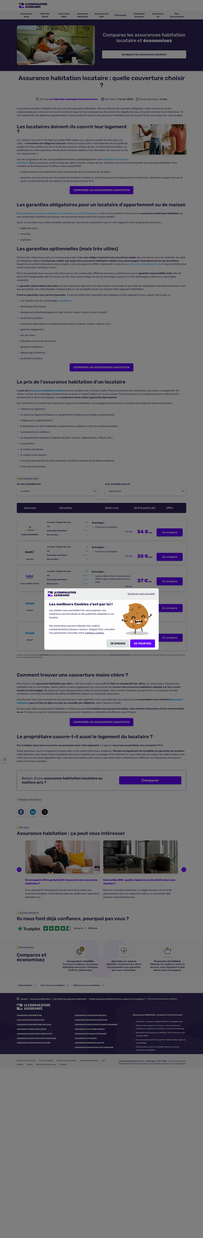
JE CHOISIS (117, 643)
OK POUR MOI (142, 643)
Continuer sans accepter (139, 595)
